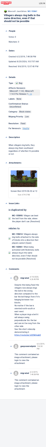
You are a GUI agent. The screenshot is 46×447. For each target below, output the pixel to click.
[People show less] (6, 31)
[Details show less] (6, 77)
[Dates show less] (6, 50)
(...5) (30, 94)
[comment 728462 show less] (11, 346)
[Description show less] (6, 137)
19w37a (26, 129)
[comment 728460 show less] (11, 373)
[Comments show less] (6, 269)
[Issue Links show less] (6, 203)
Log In (42, 3)
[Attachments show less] (6, 162)
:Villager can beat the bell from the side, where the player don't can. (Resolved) (26, 218)
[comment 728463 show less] (11, 278)
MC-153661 (32, 11)
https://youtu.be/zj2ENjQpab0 (27, 335)
